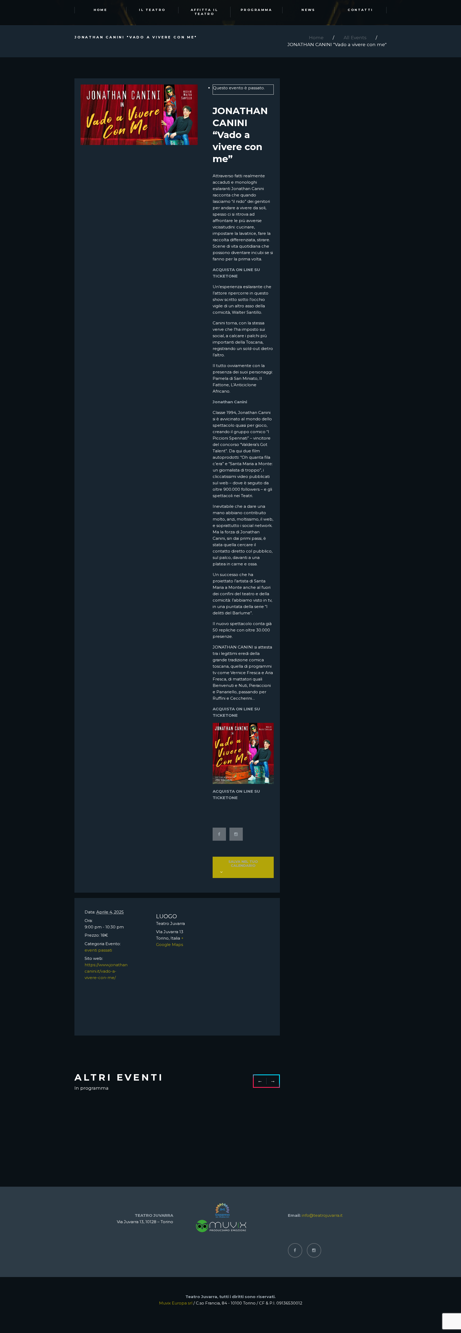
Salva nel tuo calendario (243, 864)
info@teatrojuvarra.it (322, 1215)
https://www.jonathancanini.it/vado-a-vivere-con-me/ (106, 971)
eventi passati (98, 950)
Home (316, 37)
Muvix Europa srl (175, 1303)
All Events (355, 37)
